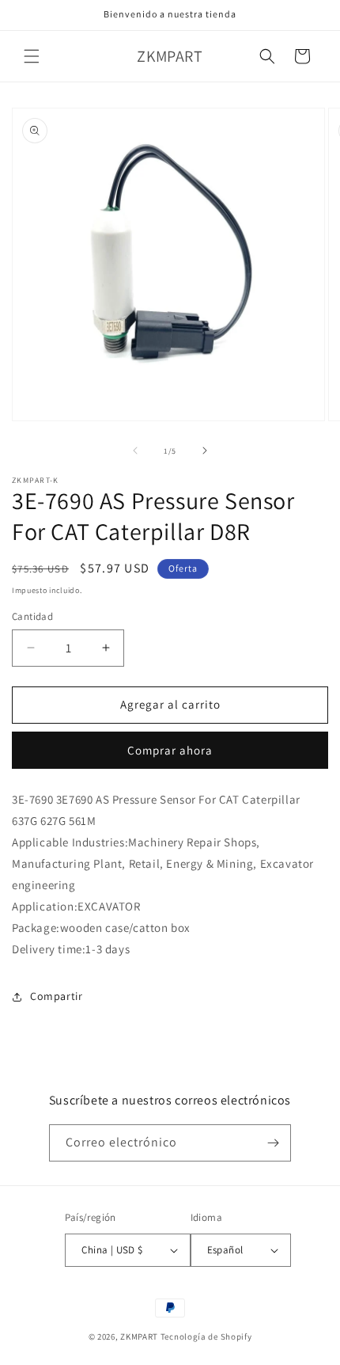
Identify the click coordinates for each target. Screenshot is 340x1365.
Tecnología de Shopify (206, 1336)
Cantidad (32, 616)
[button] (31, 56)
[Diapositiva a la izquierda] (135, 450)
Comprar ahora (170, 750)
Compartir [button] (56, 996)
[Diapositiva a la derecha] (204, 450)
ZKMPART (139, 1336)
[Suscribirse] (272, 1143)
